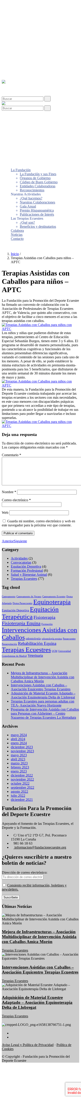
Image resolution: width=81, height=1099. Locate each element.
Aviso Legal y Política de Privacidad (28, 1045)
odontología (33, 638)
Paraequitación (9, 644)
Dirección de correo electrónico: (24, 872)
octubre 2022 (20, 783)
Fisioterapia (44, 617)
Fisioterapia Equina (21, 623)
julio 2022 (18, 795)
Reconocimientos (32, 26)
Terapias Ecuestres (24, 578)
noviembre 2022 (22, 779)
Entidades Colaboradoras (37, 22)
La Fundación (21, 5)
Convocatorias (21, 562)
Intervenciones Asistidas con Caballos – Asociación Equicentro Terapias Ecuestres (40, 687)
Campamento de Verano (28, 596)
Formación (47, 624)
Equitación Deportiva (26, 566)
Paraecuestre (69, 638)
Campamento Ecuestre (53, 596)
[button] (12, 86)
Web (5, 512)
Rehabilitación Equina (37, 643)
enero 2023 (19, 771)
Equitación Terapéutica (30, 613)
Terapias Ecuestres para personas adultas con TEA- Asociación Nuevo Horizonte (42, 703)
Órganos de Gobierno (35, 13)
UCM (54, 651)
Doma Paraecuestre (22, 603)
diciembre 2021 (22, 799)
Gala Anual (28, 42)
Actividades (19, 558)
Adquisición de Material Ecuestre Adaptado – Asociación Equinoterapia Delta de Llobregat (43, 695)
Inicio (15, 254)
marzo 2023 (19, 763)
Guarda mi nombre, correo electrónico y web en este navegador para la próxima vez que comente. (38, 523)
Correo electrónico (16, 500)
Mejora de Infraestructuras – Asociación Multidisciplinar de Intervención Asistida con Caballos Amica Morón (42, 677)
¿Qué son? (27, 58)
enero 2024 (19, 743)
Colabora (17, 66)
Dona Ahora (10, 246)
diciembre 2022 (22, 775)
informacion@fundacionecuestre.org (40, 847)
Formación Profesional (27, 570)
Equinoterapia (52, 601)
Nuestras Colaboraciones (37, 38)
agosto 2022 (19, 791)
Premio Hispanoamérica (37, 46)
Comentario (11, 455)
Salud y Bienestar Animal (29, 574)
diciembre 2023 (22, 747)
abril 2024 (18, 739)
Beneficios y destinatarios (38, 62)
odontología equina (52, 638)
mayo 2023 (19, 755)
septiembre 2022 (22, 787)
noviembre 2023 (22, 751)
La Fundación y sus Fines (38, 9)
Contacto (17, 74)
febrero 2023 (20, 767)
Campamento (9, 596)
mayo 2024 (19, 735)
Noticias (16, 70)
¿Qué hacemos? (31, 34)
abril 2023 (18, 759)
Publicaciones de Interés (37, 50)
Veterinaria (35, 655)
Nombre (9, 492)
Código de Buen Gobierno (39, 18)
